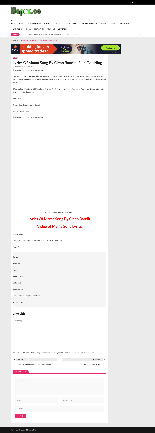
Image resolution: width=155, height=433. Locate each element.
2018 (25, 353)
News (21, 24)
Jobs (113, 24)
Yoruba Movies (71, 24)
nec (72, 353)
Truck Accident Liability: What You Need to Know (44, 34)
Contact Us (39, 29)
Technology (123, 24)
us (87, 353)
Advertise (62, 29)
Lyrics (15, 57)
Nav (68, 353)
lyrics (59, 353)
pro (75, 353)
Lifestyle (48, 24)
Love (54, 353)
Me (62, 353)
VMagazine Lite (30, 430)
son (78, 353)
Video (92, 353)
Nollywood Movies (89, 24)
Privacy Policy (16, 29)
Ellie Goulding (35, 353)
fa (41, 353)
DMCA (28, 29)
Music (57, 24)
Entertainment (34, 24)
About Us (51, 29)
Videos (103, 24)
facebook (46, 353)
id (51, 353)
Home (13, 24)
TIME (82, 353)
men (65, 353)
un (85, 353)
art (28, 353)
